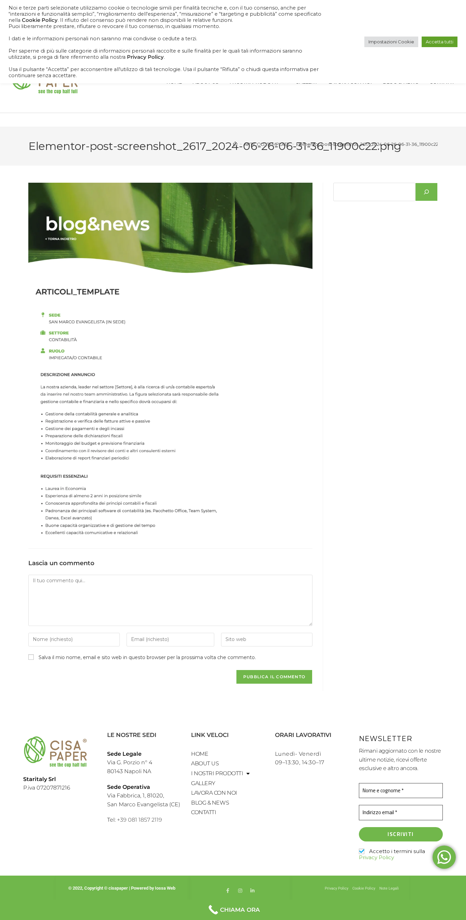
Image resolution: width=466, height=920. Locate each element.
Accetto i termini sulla (392, 854)
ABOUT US (205, 763)
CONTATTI (203, 812)
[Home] (235, 144)
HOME (199, 754)
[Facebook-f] (228, 890)
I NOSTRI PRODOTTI (217, 773)
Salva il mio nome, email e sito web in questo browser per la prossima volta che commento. (147, 657)
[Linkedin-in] (252, 890)
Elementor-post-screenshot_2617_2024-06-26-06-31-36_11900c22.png (372, 144)
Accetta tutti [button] (439, 41)
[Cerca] (426, 192)
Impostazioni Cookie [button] (391, 41)
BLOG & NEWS (210, 802)
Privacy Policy (376, 857)
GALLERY (203, 783)
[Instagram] (240, 890)
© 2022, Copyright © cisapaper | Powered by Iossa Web (122, 888)
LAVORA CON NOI (214, 793)
